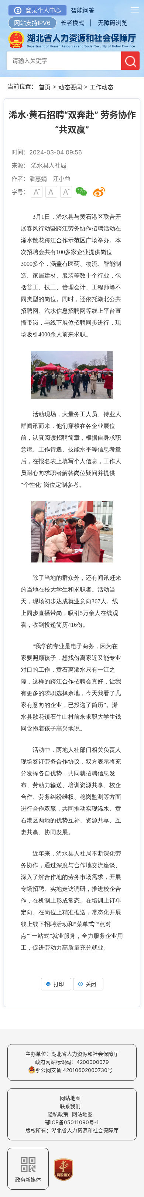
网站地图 (70, 1098)
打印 (58, 984)
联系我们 (70, 1106)
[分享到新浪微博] (99, 192)
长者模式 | (76, 22)
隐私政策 (58, 1114)
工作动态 (101, 87)
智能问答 (83, 10)
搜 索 (130, 60)
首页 (45, 87)
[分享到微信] (81, 192)
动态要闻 (70, 87)
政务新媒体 (28, 1179)
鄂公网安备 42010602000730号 (74, 1070)
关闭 (91, 984)
